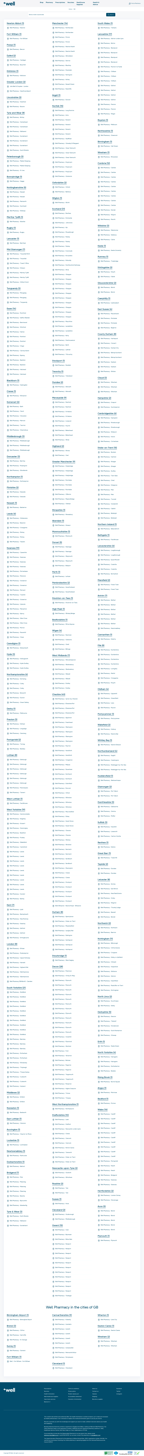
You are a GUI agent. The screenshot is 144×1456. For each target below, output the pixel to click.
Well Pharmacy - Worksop (17, 211)
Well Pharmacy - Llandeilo (63, 1324)
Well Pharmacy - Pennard (17, 590)
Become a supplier (97, 1399)
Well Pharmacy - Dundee (108, 868)
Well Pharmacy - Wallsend (18, 131)
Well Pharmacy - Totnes (62, 1093)
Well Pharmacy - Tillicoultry (63, 354)
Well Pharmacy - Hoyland (17, 1086)
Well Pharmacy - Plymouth (63, 980)
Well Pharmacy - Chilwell (108, 962)
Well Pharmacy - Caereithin (18, 552)
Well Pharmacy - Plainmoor (63, 971)
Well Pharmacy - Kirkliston (18, 75)
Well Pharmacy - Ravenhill (18, 632)
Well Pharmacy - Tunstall (108, 499)
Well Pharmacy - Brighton (108, 327)
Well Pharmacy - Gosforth (63, 1172)
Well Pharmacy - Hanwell (17, 962)
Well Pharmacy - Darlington (63, 935)
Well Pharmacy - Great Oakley (19, 702)
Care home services (49, 1399)
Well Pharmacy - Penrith (108, 219)
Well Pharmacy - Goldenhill (109, 504)
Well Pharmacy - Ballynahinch (110, 529)
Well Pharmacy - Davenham (63, 769)
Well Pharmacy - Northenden (64, 28)
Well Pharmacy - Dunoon (62, 99)
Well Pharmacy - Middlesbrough (20, 441)
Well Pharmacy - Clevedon (18, 416)
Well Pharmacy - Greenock (109, 135)
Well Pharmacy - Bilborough (109, 943)
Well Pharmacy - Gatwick (17, 1350)
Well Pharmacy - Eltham (17, 948)
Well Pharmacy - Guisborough (64, 1214)
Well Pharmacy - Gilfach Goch (19, 282)
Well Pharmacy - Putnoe (108, 1103)
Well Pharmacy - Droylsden (63, 70)
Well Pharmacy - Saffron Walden (20, 317)
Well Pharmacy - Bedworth (18, 1112)
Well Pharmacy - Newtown (63, 635)
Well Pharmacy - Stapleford (109, 966)
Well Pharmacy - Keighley (18, 819)
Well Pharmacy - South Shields (19, 150)
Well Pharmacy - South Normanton (111, 1030)
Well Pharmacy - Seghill (108, 755)
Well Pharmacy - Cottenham (109, 441)
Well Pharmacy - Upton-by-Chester (66, 699)
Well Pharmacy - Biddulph (109, 513)
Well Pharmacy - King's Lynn (63, 162)
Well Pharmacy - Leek (62, 1119)
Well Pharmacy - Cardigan (18, 60)
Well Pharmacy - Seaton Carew (110, 1330)
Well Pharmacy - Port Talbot (109, 791)
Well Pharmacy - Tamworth (63, 1152)
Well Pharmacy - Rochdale (63, 480)
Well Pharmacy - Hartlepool (63, 940)
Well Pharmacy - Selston (108, 976)
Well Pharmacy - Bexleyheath (19, 914)
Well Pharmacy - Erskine (108, 847)
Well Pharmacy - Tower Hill (109, 857)
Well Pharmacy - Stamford (18, 102)
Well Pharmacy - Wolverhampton (65, 660)
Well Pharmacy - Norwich (63, 120)
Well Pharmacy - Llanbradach (110, 303)
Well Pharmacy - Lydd (16, 909)
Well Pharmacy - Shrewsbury (64, 514)
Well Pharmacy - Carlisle (108, 167)
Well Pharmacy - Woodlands (18, 470)
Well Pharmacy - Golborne (63, 639)
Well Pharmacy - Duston (17, 697)
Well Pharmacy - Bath (16, 406)
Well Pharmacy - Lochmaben (19, 1145)
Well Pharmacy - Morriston (18, 576)
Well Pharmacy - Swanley (17, 923)
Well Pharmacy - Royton (108, 707)
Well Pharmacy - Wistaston (18, 395)
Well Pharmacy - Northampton (19, 481)
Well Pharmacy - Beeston (17, 523)
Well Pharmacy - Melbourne (18, 713)
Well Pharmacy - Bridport (63, 565)
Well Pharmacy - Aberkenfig (18, 1205)
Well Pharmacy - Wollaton (109, 971)
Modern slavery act (73, 1394)
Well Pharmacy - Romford (17, 336)
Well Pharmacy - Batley (17, 898)
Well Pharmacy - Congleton (63, 760)
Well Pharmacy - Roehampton (19, 953)
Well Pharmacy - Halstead (18, 369)
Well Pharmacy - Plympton (63, 1084)
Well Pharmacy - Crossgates (18, 527)
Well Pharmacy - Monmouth (63, 536)
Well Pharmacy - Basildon (17, 360)
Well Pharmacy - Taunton (17, 425)
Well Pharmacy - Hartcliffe (18, 1335)
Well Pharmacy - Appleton (63, 717)
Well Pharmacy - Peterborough (110, 422)
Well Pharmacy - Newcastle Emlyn (65, 1352)
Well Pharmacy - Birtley (17, 117)
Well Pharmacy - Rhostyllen (109, 157)
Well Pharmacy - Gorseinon (18, 580)
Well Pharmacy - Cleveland (63, 1368)
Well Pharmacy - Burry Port (18, 65)
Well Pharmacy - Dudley (62, 683)
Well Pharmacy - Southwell (18, 206)
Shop (41, 2)
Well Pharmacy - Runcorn (63, 788)
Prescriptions (60, 2)
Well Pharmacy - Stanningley (19, 828)
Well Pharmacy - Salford (108, 85)
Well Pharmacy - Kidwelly (63, 1319)
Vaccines (70, 2)
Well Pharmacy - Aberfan (17, 221)
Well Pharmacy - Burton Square (110, 1081)
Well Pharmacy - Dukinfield (63, 783)
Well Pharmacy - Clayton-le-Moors (20, 1134)
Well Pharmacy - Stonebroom (110, 1026)
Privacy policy (72, 1391)
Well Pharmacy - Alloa (62, 269)
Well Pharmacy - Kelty (62, 335)
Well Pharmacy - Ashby (108, 1005)
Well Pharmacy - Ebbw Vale (63, 1239)
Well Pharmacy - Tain (61, 1188)
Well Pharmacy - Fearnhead (63, 722)
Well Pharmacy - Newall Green (64, 84)
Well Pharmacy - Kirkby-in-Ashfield (111, 957)
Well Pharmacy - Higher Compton (65, 1088)
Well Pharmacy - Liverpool (63, 421)
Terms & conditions (73, 1388)
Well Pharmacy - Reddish (63, 365)
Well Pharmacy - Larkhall (62, 349)
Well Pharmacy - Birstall (108, 917)
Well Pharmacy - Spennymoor (64, 916)
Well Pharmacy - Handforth (63, 750)
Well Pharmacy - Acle (62, 115)
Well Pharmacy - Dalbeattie (109, 806)
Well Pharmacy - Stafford (63, 1124)
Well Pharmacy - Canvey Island (19, 350)
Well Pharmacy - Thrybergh (18, 1067)
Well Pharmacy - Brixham (62, 1060)
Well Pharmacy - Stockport (63, 882)
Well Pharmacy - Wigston (108, 903)
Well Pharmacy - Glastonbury (19, 430)
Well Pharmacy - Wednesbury (64, 664)
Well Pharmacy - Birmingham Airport (21, 1319)
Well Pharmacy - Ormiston (18, 1123)
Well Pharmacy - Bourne (17, 106)
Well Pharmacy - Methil (108, 673)
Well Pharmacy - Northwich (63, 774)
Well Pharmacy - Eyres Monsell (110, 559)
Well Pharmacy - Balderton (18, 507)
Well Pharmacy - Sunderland (18, 136)
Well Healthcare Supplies (51, 1396)
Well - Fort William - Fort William (20, 1361)
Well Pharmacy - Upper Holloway (20, 958)
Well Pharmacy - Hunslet (17, 894)
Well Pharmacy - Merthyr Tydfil (19, 272)
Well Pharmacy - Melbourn (109, 124)
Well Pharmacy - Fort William (19, 38)
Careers (94, 1394)
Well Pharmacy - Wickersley (18, 1062)
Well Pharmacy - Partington (63, 75)
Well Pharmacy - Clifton (17, 1330)
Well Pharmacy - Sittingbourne (19, 937)
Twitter (118, 1391)
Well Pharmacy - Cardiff (108, 1114)
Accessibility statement (75, 1396)
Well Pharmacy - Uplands (17, 604)
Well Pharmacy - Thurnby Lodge (111, 907)
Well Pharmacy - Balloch (17, 1166)
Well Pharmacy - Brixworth (18, 693)
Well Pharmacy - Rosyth (108, 683)
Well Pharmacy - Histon (108, 436)
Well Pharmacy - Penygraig (18, 293)
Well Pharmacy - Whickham (63, 1177)
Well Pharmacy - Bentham (18, 243)
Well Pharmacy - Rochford (18, 313)
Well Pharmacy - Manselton (18, 609)
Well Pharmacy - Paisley (62, 237)
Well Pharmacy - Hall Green (109, 146)
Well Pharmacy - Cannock (63, 1138)
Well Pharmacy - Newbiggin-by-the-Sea (113, 765)
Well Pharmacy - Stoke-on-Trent (65, 921)
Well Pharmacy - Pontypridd (109, 1161)
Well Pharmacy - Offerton (63, 494)
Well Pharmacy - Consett (108, 343)
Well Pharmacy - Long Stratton (64, 110)
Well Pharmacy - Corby (17, 683)
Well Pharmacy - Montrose (109, 1092)
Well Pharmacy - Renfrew (63, 213)
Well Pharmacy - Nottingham (110, 990)
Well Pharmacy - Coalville (109, 564)
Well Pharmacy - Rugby (17, 232)
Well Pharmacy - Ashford (17, 928)
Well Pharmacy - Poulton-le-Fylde (111, 66)
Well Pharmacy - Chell (108, 480)
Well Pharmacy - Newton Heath (65, 46)
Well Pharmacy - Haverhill (109, 827)
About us (94, 1388)
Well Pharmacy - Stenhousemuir (65, 340)
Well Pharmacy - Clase (17, 637)
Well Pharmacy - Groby (108, 898)
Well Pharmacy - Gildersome (19, 518)
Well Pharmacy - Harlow (17, 332)
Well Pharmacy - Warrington (64, 727)
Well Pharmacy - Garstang (18, 733)
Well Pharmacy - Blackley (63, 65)
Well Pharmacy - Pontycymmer (110, 718)
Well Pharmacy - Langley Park (64, 930)
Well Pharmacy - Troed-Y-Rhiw (19, 263)
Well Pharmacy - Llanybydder (64, 1348)
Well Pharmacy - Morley (17, 532)
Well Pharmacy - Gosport (108, 402)
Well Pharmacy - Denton (62, 60)
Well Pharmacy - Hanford (108, 457)
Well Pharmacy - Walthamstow (19, 972)
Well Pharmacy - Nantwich (63, 849)
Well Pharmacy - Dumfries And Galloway (67, 265)
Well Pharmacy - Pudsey (17, 837)
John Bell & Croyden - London (19, 86)
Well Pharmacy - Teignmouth (64, 1074)
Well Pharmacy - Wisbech (109, 432)
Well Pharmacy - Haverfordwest (65, 587)
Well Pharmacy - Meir (107, 490)
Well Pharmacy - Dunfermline (110, 650)
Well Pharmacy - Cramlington (110, 760)
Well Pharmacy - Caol (62, 455)
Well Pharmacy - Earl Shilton (109, 888)
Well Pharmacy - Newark (17, 192)
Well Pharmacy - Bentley (17, 461)
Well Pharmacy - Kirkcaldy (63, 260)
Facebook (119, 1388)
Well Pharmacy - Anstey (108, 884)
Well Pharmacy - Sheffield (18, 992)
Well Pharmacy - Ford (61, 1051)
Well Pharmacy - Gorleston (63, 176)
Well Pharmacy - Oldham (63, 503)
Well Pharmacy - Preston (108, 104)
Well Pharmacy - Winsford (63, 844)
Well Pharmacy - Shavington (64, 868)
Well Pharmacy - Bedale (108, 1071)
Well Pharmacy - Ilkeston (108, 1016)
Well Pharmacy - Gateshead (19, 122)
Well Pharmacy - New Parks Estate (111, 893)
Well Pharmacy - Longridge (18, 728)
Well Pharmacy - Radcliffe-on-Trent (112, 985)
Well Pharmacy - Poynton (63, 746)
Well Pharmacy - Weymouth (63, 556)
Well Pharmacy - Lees (107, 703)
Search (112, 14)
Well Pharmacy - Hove (62, 1203)
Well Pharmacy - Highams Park (19, 967)
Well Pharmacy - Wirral (62, 440)
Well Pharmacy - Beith (62, 345)
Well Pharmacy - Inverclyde (63, 251)
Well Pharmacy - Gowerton (18, 599)
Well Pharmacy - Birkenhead (64, 430)
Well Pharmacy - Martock (17, 420)
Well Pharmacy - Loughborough (110, 550)
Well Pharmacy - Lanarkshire (63, 326)
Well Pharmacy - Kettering (18, 679)
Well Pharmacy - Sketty (17, 613)
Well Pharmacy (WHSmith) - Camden (21, 981)
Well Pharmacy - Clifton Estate (110, 948)
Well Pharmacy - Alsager (108, 461)
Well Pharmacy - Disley (62, 816)
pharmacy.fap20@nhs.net (51, 1435)
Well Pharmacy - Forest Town (110, 584)
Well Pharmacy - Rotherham (18, 1053)
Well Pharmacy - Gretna (108, 811)
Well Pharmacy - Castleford (18, 847)
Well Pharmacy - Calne (108, 239)
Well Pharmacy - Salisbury (109, 235)
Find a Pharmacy (135, 3)
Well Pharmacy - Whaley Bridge (65, 613)
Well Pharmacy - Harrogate (109, 1057)
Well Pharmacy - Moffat (108, 816)
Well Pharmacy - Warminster (109, 230)
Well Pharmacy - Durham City (110, 348)
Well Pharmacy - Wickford (18, 327)
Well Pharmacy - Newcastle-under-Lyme (68, 1129)
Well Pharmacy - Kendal (108, 210)
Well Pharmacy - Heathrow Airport (20, 91)
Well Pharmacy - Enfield (17, 1097)
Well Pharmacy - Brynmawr (63, 1234)
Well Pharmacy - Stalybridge (64, 466)
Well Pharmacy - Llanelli (62, 1329)
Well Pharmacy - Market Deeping (20, 161)
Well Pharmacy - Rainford (63, 402)
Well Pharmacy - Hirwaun (17, 268)
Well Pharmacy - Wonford (63, 1046)
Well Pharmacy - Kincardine (63, 255)
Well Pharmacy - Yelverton (63, 1055)
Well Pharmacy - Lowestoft (109, 831)
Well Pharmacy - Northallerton (110, 1066)
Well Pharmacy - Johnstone (63, 222)
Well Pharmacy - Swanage (63, 547)
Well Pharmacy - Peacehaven (110, 313)
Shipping (94, 1396)
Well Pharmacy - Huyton (62, 425)
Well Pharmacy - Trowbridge (109, 261)
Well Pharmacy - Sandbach (63, 858)
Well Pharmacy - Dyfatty (108, 639)
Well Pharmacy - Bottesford (109, 574)
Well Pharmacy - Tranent (17, 792)
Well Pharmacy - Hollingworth (19, 658)
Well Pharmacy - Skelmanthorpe (111, 780)
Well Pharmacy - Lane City (109, 1319)
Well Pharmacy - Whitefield (63, 56)
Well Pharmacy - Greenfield (109, 698)
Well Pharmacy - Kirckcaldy (63, 218)
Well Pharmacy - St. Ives (17, 170)
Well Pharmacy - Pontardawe (19, 571)
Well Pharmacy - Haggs (17, 181)
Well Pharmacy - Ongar (17, 346)
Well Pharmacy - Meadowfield (64, 926)
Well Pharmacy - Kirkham (17, 724)
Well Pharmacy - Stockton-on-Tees (66, 602)
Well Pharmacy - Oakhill (108, 508)
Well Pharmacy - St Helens (63, 411)
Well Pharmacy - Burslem (108, 452)
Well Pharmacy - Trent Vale (109, 475)
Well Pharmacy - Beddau (17, 749)
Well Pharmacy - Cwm (62, 1230)
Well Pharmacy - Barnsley (17, 1039)
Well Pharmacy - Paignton (63, 1065)
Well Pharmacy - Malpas (62, 764)
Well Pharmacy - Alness (62, 450)
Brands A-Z (47, 1402)
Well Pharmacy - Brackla (17, 1196)
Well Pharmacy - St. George (18, 1339)
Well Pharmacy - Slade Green (110, 1046)
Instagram (119, 1394)
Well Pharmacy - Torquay (63, 1098)
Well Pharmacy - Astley (62, 79)
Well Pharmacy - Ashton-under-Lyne (112, 38)
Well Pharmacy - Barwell (108, 912)
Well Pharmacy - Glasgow (63, 274)
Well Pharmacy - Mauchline (63, 321)
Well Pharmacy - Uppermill (109, 693)
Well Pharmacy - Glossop (108, 1035)
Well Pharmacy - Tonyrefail (18, 258)
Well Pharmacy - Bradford (18, 833)
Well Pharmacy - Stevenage (109, 1200)
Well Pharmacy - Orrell (62, 644)
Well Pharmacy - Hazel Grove (64, 821)
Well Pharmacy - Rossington (18, 465)
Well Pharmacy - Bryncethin (18, 1200)
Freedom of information (74, 1399)
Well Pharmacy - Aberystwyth (19, 648)
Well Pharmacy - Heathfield (109, 981)
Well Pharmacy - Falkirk (108, 276)
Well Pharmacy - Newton (17, 28)
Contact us (95, 1391)
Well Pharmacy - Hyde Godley (19, 663)
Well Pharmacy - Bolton (108, 43)
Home (70, 9)
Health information (49, 1394)
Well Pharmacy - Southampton (110, 407)
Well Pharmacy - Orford (62, 793)
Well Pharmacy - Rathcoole (18, 1155)
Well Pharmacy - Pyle (16, 1177)
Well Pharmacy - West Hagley (64, 960)
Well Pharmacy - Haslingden (18, 385)
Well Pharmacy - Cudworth (18, 1077)
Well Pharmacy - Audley (108, 471)
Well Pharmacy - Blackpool (109, 48)
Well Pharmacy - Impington (109, 418)
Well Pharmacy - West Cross (18, 618)
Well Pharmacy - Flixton (62, 37)
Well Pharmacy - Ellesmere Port (64, 703)
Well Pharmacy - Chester (63, 830)
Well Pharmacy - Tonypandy (18, 302)
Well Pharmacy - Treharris (108, 28)
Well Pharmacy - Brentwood (18, 322)
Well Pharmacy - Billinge (62, 649)
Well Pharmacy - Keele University (111, 250)
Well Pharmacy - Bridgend (109, 1175)
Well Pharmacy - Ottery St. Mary (65, 975)
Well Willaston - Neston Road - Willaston (68, 905)
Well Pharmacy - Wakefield (18, 842)
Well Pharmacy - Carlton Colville (111, 836)
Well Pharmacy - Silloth (62, 202)
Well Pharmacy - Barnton (108, 932)
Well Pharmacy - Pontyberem (64, 1357)
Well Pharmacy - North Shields (19, 1216)
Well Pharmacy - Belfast (108, 600)
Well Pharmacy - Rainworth (18, 201)
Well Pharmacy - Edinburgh (18, 759)
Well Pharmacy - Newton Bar (109, 734)
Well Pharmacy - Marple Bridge (64, 499)
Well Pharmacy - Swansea (18, 557)
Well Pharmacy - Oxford (62, 187)
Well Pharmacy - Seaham (108, 362)
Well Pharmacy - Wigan (108, 114)
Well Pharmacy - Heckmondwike (20, 814)
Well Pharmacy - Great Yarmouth (65, 148)
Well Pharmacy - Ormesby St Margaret (67, 143)
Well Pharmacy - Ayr (61, 227)
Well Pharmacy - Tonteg (17, 744)
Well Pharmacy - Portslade (109, 318)
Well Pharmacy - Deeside (17, 492)
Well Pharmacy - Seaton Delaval (111, 744)
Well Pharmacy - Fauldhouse (19, 803)
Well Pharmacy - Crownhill (63, 1037)
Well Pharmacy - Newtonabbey (110, 628)
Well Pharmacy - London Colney (110, 1195)
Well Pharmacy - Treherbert (63, 376)
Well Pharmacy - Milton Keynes (64, 624)
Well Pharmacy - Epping (17, 355)
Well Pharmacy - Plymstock (63, 1041)
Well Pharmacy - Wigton (108, 214)
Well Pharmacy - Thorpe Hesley (19, 1072)
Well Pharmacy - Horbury (108, 729)
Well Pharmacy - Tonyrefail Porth (20, 254)
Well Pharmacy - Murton (17, 627)
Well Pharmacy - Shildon (108, 371)
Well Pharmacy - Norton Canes (64, 1147)
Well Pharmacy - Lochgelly (109, 668)
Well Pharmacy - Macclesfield (64, 811)
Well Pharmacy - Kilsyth (108, 272)
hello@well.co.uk (95, 1435)
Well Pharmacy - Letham (62, 576)
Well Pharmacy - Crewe (62, 873)
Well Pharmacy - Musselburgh (64, 232)
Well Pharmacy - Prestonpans (19, 788)
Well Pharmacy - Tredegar (63, 1295)
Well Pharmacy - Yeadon (17, 541)
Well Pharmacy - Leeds (17, 851)
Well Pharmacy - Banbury (63, 192)
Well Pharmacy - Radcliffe (63, 89)
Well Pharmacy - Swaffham (63, 138)
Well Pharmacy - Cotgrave (109, 952)
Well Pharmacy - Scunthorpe (109, 1001)
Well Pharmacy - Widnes (62, 840)
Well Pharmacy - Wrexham (109, 382)
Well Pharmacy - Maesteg (18, 1182)
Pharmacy (49, 2)
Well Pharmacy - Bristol (108, 287)
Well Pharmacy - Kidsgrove (109, 485)
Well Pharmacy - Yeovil (17, 411)
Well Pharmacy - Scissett (17, 823)
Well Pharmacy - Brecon (17, 49)
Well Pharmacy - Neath (108, 1166)
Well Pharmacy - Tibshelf (108, 1021)
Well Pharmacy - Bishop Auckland (111, 352)
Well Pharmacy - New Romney (19, 919)
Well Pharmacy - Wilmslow (63, 797)
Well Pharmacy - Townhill (17, 595)
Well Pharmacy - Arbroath (63, 386)
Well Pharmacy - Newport (63, 1244)
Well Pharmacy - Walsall (62, 674)
